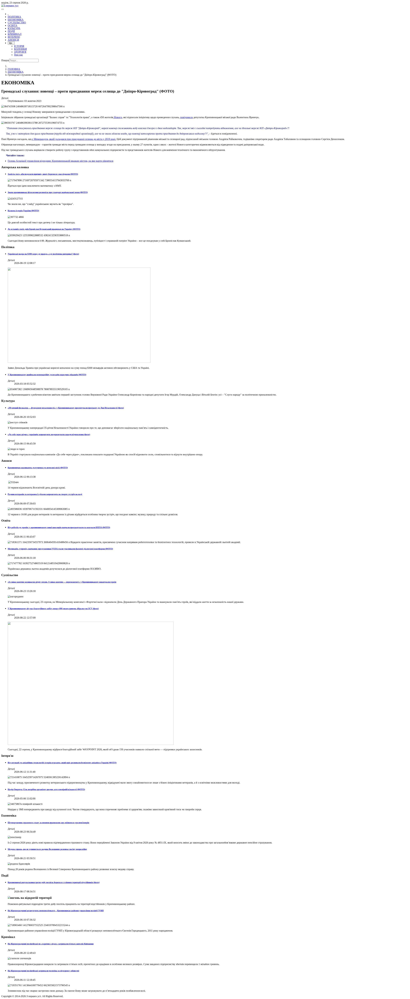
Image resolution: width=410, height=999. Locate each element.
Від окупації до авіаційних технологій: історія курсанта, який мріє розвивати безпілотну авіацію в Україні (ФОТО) (62, 762)
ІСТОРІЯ (19, 46)
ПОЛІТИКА (14, 16)
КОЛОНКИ (20, 49)
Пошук (5, 60)
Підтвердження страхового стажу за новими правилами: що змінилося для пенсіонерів (48, 822)
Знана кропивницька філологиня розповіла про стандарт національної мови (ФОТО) (48, 192)
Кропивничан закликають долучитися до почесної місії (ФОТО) (38, 467)
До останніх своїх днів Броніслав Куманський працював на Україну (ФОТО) (44, 229)
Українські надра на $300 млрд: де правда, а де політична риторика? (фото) (43, 254)
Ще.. (11, 43)
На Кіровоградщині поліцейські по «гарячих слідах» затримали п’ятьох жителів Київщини (51, 944)
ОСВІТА (12, 25)
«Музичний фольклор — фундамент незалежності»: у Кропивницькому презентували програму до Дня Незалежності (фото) (66, 408)
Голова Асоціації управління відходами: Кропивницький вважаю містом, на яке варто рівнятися (60, 161)
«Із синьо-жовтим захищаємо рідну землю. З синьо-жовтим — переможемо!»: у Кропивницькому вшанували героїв (62, 582)
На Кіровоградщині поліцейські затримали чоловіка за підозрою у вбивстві (43, 970)
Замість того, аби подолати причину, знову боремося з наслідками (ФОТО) (43, 174)
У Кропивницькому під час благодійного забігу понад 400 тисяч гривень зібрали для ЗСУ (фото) (53, 608)
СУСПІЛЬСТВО (17, 22)
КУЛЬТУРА (14, 28)
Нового (117, 117)
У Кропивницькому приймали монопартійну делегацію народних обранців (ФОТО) (47, 374)
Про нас (18, 54)
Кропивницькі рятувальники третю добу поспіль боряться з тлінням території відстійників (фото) (53, 882)
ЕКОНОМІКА (16, 19)
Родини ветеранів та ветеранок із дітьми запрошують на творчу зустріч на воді (45, 494)
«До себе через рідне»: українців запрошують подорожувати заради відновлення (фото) (49, 434)
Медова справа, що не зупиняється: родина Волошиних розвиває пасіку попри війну (47, 849)
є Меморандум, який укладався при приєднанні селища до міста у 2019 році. (73, 139)
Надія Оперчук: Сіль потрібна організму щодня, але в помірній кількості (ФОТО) (46, 789)
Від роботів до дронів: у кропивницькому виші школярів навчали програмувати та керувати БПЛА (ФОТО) (59, 527)
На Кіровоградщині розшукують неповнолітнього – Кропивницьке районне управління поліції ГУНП (56, 910)
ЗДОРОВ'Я (20, 52)
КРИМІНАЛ (14, 34)
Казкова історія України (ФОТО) (23, 210)
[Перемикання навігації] (2, 9)
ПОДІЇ (11, 31)
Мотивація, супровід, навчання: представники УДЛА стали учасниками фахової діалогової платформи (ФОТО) (60, 549)
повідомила (186, 117)
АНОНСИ (13, 39)
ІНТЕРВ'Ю (14, 37)
